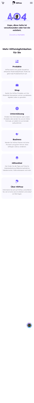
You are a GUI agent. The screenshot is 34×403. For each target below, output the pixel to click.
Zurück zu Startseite (17, 35)
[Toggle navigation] (31, 3)
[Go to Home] (17, 3)
